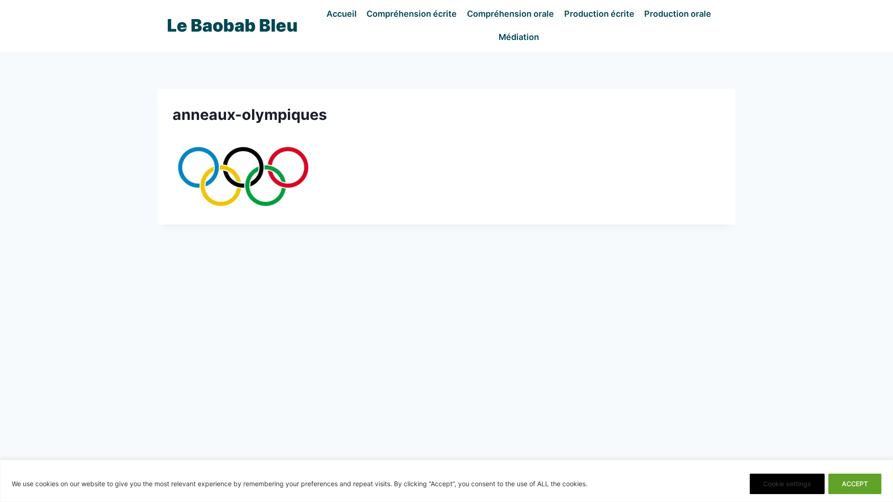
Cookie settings (787, 484)
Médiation (519, 37)
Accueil (342, 14)
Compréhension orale (510, 14)
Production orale (677, 14)
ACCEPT (855, 484)
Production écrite (599, 14)
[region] (446, 481)
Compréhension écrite (412, 14)
